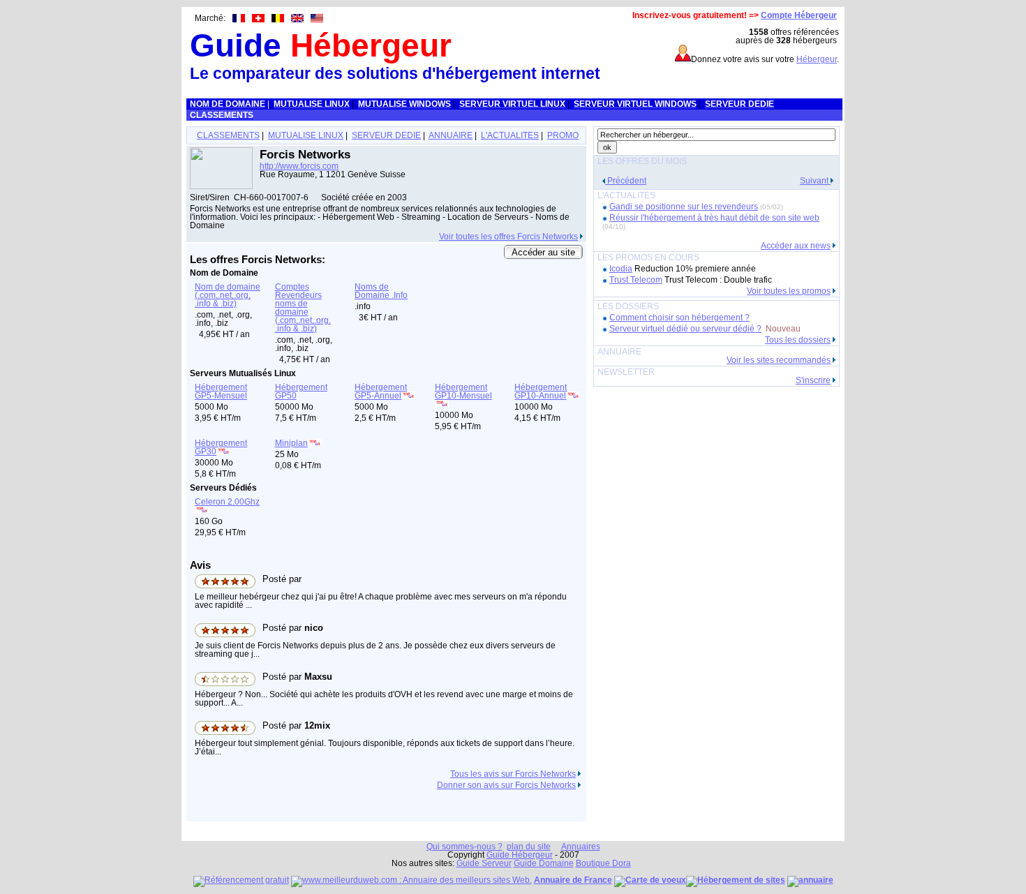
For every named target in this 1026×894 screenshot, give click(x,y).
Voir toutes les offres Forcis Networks (508, 236)
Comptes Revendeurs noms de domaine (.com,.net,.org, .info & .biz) (303, 308)
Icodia (620, 269)
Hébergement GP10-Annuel (540, 391)
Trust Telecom (635, 280)
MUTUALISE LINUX (305, 135)
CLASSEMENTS (228, 135)
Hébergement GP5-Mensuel (221, 391)
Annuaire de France (573, 880)
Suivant (815, 181)
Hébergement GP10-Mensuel (463, 391)
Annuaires (580, 846)
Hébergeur (816, 59)
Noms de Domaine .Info (381, 291)
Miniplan (291, 443)
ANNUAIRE (451, 135)
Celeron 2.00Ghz (227, 502)
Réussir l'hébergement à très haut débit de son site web (714, 218)
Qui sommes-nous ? (464, 846)
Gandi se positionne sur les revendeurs (683, 206)
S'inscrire (813, 380)
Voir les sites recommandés (779, 360)
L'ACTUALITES (510, 135)
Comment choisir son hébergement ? (679, 317)
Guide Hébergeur (519, 855)
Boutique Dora (603, 863)
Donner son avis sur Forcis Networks (506, 785)
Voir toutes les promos (789, 291)
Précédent (625, 181)
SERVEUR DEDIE (386, 135)
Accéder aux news (796, 245)
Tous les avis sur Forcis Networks (513, 774)
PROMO (563, 135)
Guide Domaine (544, 863)
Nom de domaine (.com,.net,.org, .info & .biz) (227, 295)
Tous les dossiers (798, 340)
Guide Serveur (484, 863)
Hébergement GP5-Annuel (381, 391)
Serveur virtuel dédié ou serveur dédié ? (685, 329)
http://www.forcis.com (299, 166)
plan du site (529, 846)
